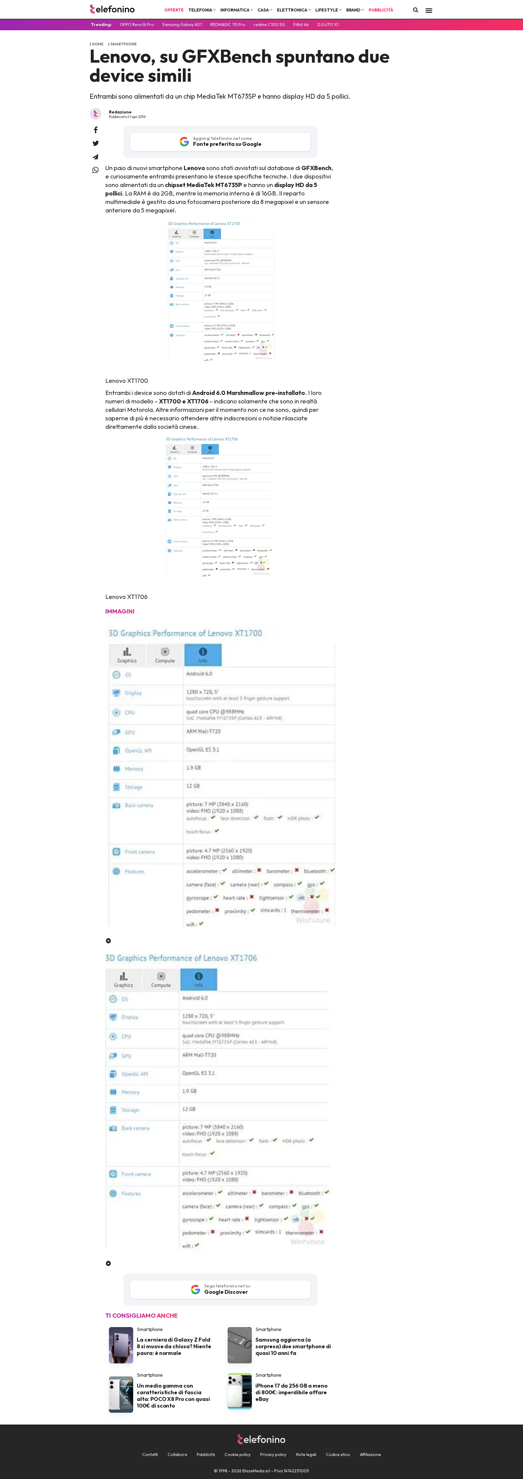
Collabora (177, 1454)
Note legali (306, 1454)
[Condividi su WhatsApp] (95, 170)
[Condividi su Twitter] (95, 143)
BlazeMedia (253, 1471)
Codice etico (338, 1454)
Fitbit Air (301, 24)
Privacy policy (273, 1454)
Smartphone (123, 44)
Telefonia (200, 10)
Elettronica (292, 10)
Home (98, 44)
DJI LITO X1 (328, 24)
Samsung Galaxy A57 (182, 24)
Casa (264, 10)
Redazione (120, 112)
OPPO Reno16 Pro (137, 24)
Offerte (174, 10)
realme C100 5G (269, 24)
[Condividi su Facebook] (96, 130)
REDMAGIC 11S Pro (227, 24)
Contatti (150, 1454)
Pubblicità (381, 10)
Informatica (235, 10)
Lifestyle (327, 10)
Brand (353, 10)
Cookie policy (238, 1454)
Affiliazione (370, 1454)
